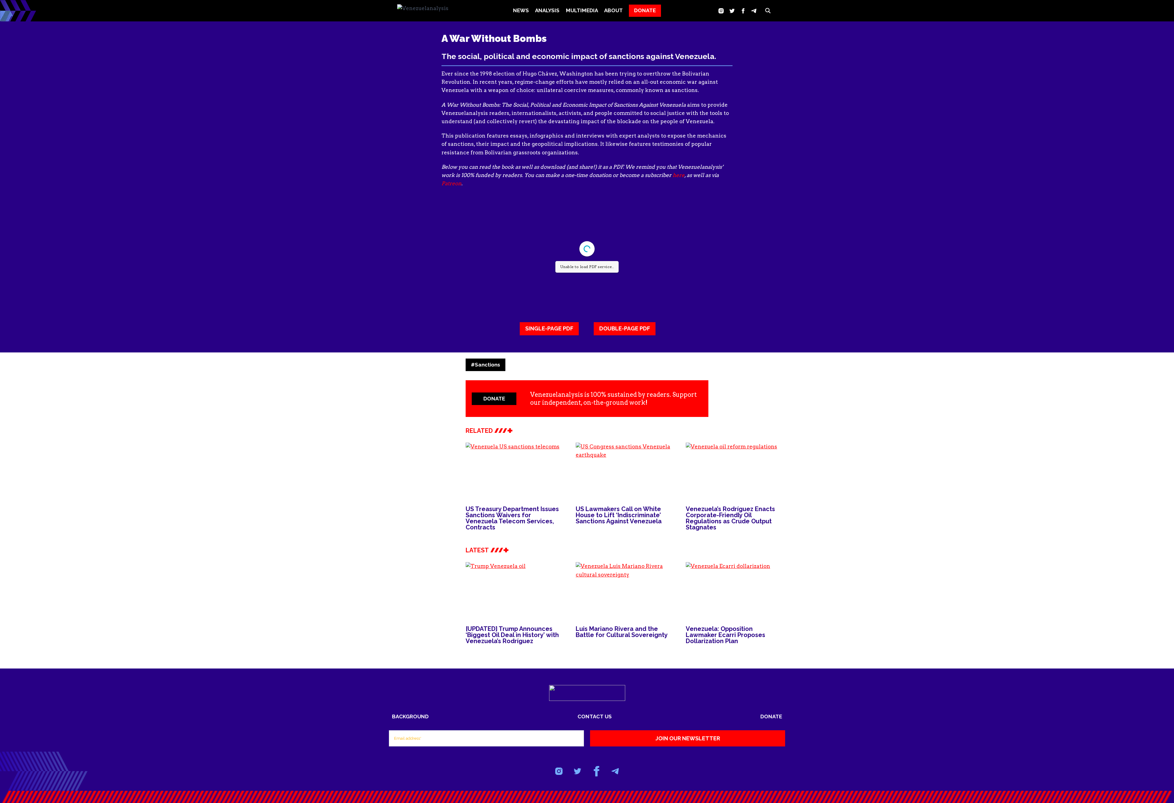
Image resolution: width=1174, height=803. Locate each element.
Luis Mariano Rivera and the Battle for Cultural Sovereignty (622, 632)
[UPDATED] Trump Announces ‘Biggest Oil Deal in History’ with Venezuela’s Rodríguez (512, 635)
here (679, 175)
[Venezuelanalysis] (427, 10)
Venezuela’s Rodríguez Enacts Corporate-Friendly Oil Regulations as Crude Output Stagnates (730, 518)
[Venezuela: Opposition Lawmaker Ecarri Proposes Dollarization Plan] (735, 589)
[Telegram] (754, 11)
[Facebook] (743, 11)
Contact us (595, 716)
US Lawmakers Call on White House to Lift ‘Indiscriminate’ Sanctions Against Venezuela (619, 515)
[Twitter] (732, 11)
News (521, 10)
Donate (771, 716)
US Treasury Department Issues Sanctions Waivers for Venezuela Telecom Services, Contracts (512, 518)
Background (410, 716)
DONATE (645, 10)
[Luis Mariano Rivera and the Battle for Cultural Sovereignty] (625, 589)
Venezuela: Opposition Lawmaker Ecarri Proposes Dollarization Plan (725, 635)
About (613, 10)
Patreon (451, 183)
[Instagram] (721, 11)
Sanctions (485, 365)
